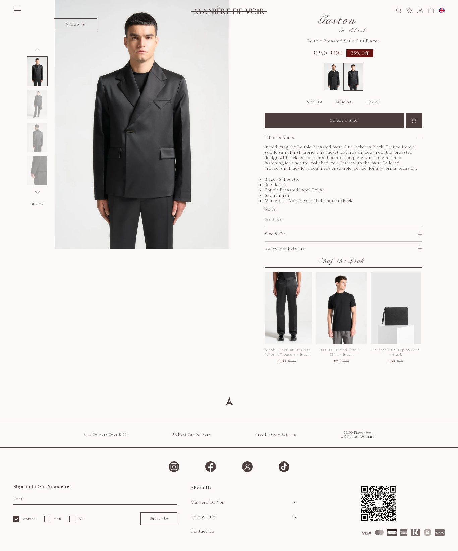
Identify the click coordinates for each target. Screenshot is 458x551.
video (72, 24)
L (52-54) (373, 102)
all (81, 519)
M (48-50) (344, 102)
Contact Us (203, 531)
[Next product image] (37, 192)
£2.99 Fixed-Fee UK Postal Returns (358, 435)
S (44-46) (314, 102)
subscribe (159, 518)
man (57, 519)
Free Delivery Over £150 (105, 435)
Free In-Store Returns (276, 435)
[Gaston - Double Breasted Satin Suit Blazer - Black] (353, 77)
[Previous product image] (37, 49)
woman (29, 519)
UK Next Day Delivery (191, 435)
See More (273, 219)
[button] (37, 71)
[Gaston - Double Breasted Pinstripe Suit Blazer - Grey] (334, 77)
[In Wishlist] (414, 120)
